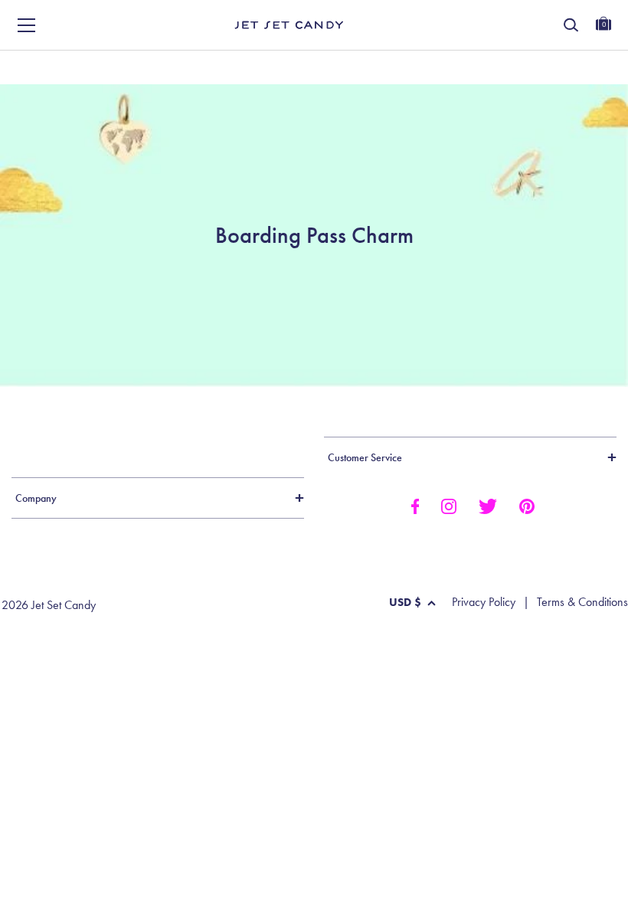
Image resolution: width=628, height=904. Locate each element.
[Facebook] (415, 505)
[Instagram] (448, 505)
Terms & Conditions (582, 602)
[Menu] (27, 25)
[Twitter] (488, 505)
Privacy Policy (483, 602)
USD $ (405, 602)
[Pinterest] (527, 505)
